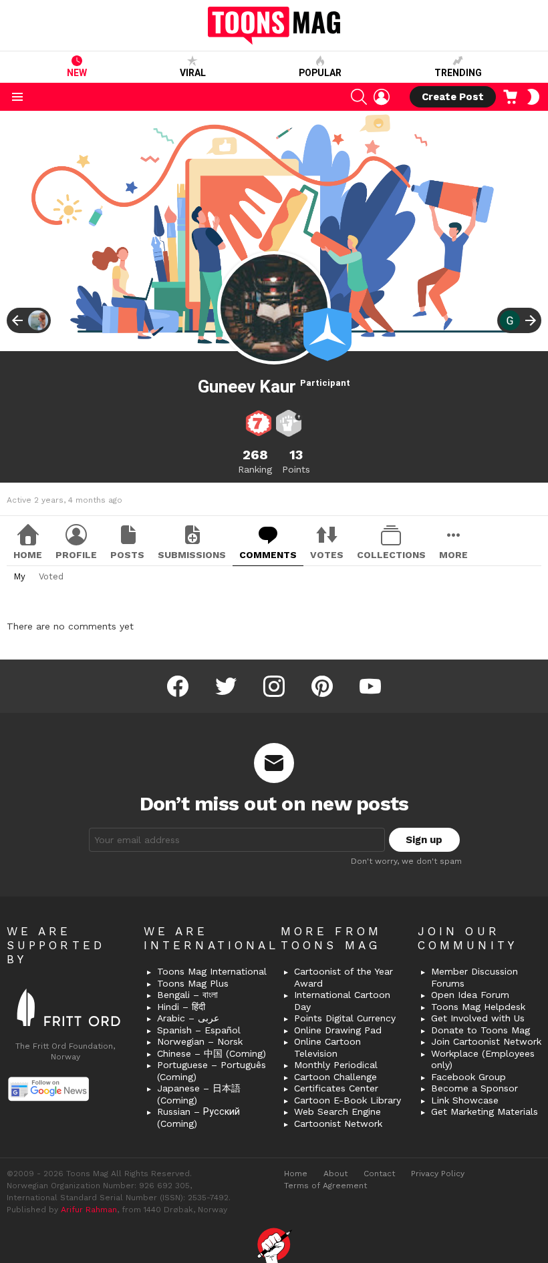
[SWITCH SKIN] (533, 96)
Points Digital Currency (345, 1018)
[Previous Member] (29, 320)
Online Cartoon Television (327, 1047)
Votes (327, 554)
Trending (458, 72)
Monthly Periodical (336, 1064)
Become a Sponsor (474, 1088)
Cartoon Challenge (335, 1076)
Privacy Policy (437, 1173)
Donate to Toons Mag (480, 1030)
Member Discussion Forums (474, 977)
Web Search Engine (337, 1111)
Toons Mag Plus (193, 983)
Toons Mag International (212, 971)
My (19, 576)
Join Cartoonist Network (486, 1041)
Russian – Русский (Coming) (198, 1117)
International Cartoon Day (342, 1000)
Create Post (453, 97)
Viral (193, 72)
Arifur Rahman (89, 1209)
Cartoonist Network (338, 1123)
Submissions (192, 554)
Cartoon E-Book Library (347, 1100)
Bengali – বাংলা (187, 994)
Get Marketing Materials (484, 1111)
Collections (391, 554)
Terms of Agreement (325, 1185)
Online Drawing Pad (338, 1030)
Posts (127, 554)
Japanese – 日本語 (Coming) (199, 1094)
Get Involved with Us (478, 1018)
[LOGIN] (382, 96)
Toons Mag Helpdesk (478, 1006)
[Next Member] (519, 320)
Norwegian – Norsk (200, 1041)
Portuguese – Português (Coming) (211, 1070)
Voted (51, 576)
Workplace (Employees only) (483, 1059)
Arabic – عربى (188, 1018)
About (335, 1173)
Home (27, 554)
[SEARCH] (359, 96)
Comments (268, 554)
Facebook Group (468, 1076)
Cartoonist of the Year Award (343, 977)
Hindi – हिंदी (181, 1006)
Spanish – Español (199, 1030)
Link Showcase (465, 1100)
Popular (320, 72)
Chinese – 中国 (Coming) (211, 1053)
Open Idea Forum (470, 994)
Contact (379, 1173)
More (453, 554)
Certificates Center (336, 1088)
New (77, 72)
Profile (76, 554)
